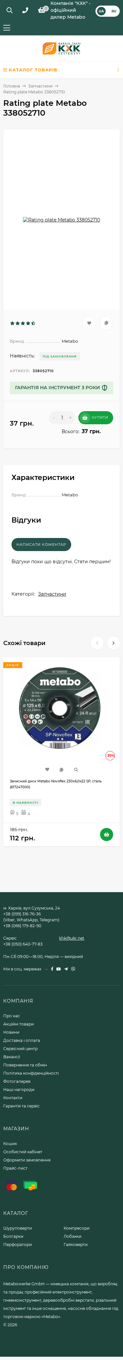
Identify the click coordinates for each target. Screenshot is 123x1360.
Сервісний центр (20, 1048)
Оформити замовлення (27, 1160)
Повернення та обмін (25, 1065)
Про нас (11, 1015)
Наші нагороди (18, 1089)
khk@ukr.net (71, 938)
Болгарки (13, 1236)
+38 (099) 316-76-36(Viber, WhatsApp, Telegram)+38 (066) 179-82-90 (31, 919)
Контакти (12, 1097)
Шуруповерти (17, 1228)
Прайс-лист (15, 1168)
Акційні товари (18, 1024)
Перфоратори (17, 1244)
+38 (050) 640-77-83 (23, 944)
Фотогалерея (17, 1081)
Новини (11, 1032)
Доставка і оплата (21, 1040)
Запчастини (40, 86)
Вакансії (11, 1056)
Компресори (77, 1228)
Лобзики (72, 1236)
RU (114, 11)
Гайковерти (76, 1244)
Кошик (10, 1143)
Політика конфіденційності (31, 1073)
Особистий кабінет (22, 1151)
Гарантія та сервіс (21, 1105)
